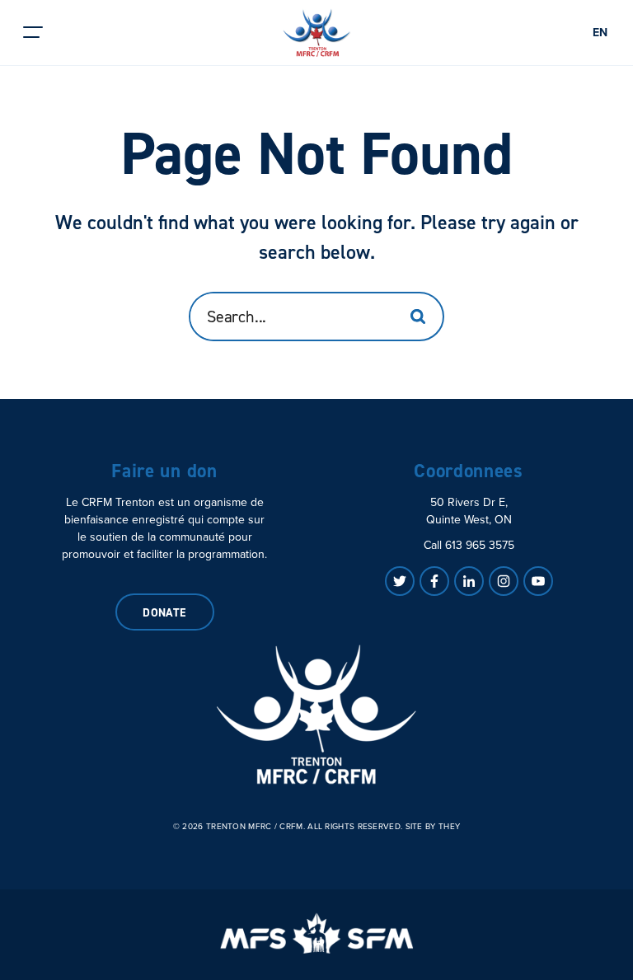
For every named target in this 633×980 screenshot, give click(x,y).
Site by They (433, 827)
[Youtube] (538, 581)
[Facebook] (434, 581)
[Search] (418, 316)
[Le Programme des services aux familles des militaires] (316, 932)
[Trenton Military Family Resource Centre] (316, 714)
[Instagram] (503, 581)
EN (600, 32)
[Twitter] (400, 581)
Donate (164, 613)
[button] (33, 32)
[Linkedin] (469, 581)
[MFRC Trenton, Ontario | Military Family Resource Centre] (317, 33)
